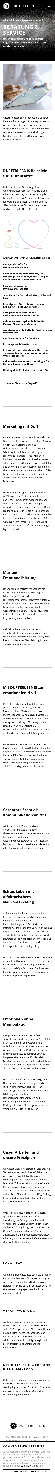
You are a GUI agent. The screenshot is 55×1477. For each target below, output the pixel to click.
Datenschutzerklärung (32, 1465)
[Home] (20, 5)
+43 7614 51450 (41, 1440)
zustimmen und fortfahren (26, 1471)
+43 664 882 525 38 (19, 1440)
